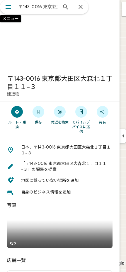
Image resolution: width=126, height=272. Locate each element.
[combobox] (38, 6)
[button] (60, 150)
